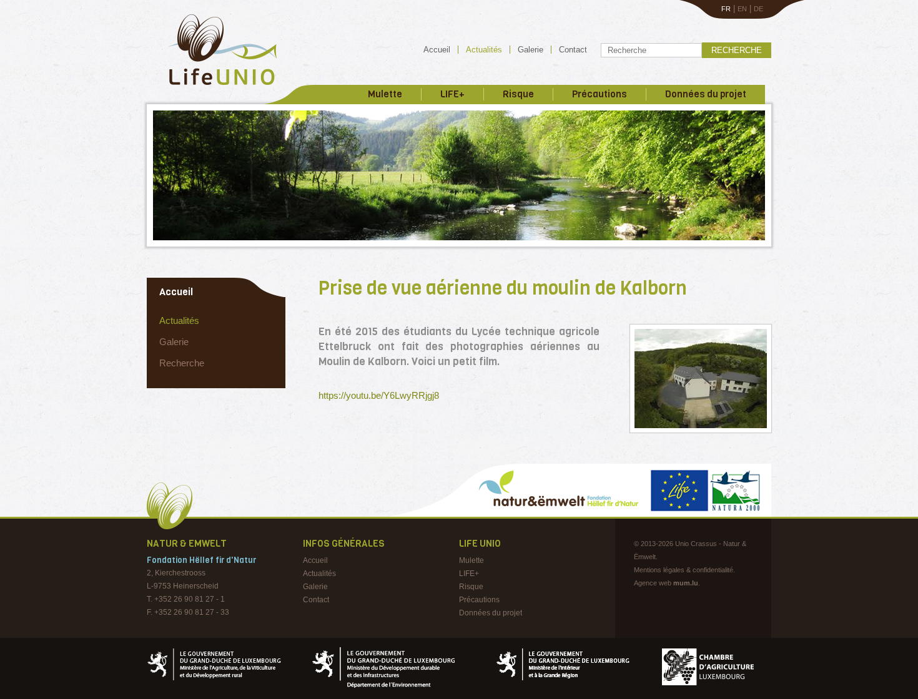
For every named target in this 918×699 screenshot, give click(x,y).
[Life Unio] (213, 87)
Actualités (484, 49)
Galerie (530, 49)
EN (742, 8)
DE (758, 8)
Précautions (599, 94)
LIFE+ (452, 94)
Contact (573, 49)
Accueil (436, 49)
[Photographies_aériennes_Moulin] (700, 378)
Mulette (385, 94)
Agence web (652, 583)
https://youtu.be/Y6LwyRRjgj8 (378, 395)
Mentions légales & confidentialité (683, 570)
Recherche (736, 50)
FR (726, 8)
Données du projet (705, 94)
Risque (518, 94)
